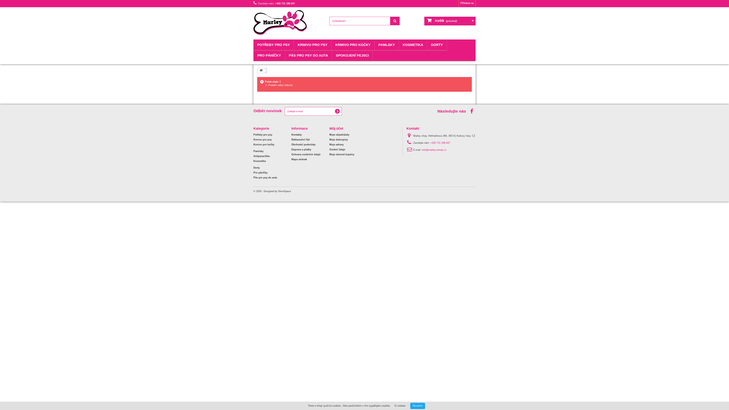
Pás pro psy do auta (308, 55)
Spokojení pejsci (352, 55)
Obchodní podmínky (303, 144)
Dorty (437, 45)
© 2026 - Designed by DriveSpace (272, 191)
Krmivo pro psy (312, 45)
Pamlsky (386, 45)
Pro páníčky (269, 55)
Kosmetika (413, 45)
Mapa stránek (299, 159)
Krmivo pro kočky (353, 45)
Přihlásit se (467, 3)
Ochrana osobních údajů (305, 154)
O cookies (400, 405)
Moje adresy (336, 144)
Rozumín (418, 405)
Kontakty (296, 134)
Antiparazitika (261, 156)
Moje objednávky (339, 134)
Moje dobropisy (338, 139)
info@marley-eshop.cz (434, 149)
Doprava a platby (301, 149)
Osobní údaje (337, 149)
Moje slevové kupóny (341, 154)
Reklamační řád (300, 139)
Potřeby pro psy (273, 45)
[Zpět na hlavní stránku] (261, 70)
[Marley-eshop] (288, 22)
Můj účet (336, 128)
